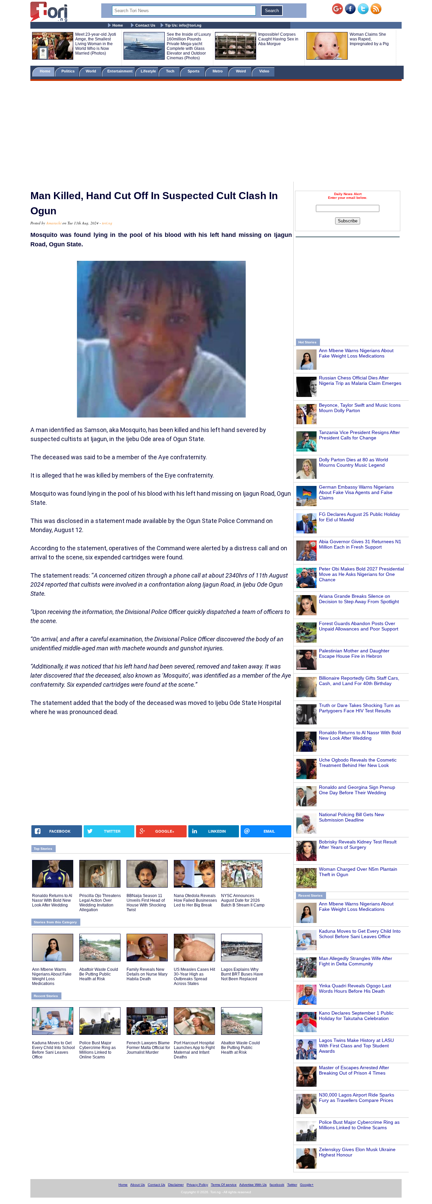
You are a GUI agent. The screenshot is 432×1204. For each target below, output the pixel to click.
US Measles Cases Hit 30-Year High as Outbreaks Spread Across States (194, 976)
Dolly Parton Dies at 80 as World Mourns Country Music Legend (353, 462)
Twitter (292, 1184)
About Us (137, 1184)
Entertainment (120, 71)
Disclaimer (176, 1184)
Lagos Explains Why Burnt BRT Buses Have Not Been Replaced (242, 974)
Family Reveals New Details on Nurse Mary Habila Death (147, 974)
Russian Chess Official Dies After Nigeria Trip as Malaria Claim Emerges (360, 380)
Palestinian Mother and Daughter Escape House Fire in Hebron (354, 653)
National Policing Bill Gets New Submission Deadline (351, 817)
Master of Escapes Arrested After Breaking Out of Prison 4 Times (354, 1070)
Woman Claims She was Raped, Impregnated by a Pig (369, 39)
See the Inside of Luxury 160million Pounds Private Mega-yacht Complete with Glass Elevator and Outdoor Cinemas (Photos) (189, 46)
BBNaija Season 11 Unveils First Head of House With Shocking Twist (146, 902)
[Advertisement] (216, 132)
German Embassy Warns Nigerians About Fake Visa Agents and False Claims (356, 492)
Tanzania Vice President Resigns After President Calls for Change (359, 435)
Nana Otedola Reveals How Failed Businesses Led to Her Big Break (195, 900)
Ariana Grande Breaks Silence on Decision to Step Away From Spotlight (359, 598)
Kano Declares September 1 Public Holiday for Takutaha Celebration (356, 1015)
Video (264, 71)
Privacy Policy (197, 1184)
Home (117, 25)
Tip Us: (183, 25)
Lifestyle (148, 71)
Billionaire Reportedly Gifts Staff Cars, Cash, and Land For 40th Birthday (359, 680)
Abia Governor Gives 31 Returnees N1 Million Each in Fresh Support (360, 544)
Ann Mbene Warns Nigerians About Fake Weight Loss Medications (356, 353)
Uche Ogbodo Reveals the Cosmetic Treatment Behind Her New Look (358, 762)
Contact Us (145, 25)
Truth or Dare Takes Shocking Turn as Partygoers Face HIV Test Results (359, 708)
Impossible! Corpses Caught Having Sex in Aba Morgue (278, 39)
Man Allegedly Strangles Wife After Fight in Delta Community (355, 961)
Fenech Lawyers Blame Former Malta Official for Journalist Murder (148, 1048)
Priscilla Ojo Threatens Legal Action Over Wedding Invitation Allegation (100, 902)
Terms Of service (224, 1184)
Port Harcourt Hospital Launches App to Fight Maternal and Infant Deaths (194, 1050)
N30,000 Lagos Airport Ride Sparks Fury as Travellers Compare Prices (356, 1097)
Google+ (307, 1184)
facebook (277, 1184)
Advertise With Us (253, 1184)
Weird (241, 71)
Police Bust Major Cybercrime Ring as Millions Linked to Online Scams (359, 1124)
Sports (194, 71)
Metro (218, 71)
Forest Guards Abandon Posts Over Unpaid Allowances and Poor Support (358, 626)
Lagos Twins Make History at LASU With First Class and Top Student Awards (356, 1046)
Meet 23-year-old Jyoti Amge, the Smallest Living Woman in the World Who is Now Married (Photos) (95, 44)
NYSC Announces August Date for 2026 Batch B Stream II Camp (243, 900)
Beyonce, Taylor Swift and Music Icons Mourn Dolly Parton (360, 407)
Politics (68, 71)
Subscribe (347, 220)
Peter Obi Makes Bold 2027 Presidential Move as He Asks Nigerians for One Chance (361, 574)
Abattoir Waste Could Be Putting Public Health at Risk (98, 974)
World (92, 71)
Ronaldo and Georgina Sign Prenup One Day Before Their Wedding (357, 789)
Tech (171, 71)
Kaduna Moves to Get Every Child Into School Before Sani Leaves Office (360, 933)
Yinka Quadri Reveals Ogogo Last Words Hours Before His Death (355, 988)
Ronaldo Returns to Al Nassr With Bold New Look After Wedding (360, 735)
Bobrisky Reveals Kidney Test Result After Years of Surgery (358, 844)
